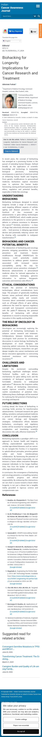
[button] (38, 6)
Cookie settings (21, 719)
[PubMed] (21, 508)
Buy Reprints (16, 31)
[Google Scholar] (16, 567)
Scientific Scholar (15, 694)
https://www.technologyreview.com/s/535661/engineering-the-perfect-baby (22, 578)
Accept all (21, 731)
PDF (34, 32)
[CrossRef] (14, 508)
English (7, 41)
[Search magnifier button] (39, 16)
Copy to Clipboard (11, 151)
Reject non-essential (21, 725)
